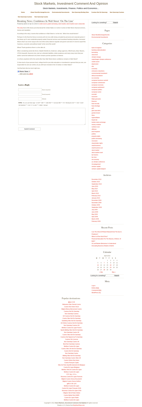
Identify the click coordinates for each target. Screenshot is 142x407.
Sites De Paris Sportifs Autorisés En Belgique (71, 365)
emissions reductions (98, 71)
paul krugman (96, 131)
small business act (97, 148)
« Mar (101, 272)
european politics (97, 89)
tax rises (94, 157)
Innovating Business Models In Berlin (103, 246)
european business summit (100, 80)
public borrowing (52, 24)
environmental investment (99, 73)
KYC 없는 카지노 (72, 374)
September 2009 (97, 207)
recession (95, 141)
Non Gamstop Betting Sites (80, 12)
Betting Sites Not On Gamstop (72, 355)
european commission (98, 82)
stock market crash (72, 24)
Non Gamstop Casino (41, 17)
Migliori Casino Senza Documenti (71, 379)
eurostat (94, 94)
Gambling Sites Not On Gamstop (71, 320)
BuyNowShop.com (79, 405)
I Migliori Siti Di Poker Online (71, 393)
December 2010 (96, 179)
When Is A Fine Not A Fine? (100, 236)
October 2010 (96, 181)
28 (104, 270)
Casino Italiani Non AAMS (71, 395)
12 (98, 265)
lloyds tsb (94, 120)
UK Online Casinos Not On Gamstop (72, 323)
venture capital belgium (99, 169)
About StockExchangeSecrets (40, 12)
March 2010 (95, 193)
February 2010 (96, 195)
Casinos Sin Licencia (71, 339)
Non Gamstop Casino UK (71, 332)
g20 (93, 108)
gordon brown (96, 113)
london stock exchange (99, 122)
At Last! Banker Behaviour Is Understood (104, 243)
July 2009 (95, 209)
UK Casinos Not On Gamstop (71, 316)
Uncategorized (96, 164)
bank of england (96, 47)
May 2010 (95, 188)
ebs (93, 66)
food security (95, 103)
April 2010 (95, 191)
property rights (96, 136)
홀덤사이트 (71, 302)
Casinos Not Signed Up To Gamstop (71, 337)
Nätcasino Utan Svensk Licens (71, 304)
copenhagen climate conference (101, 59)
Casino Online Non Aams (71, 360)
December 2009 (96, 200)
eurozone (94, 96)
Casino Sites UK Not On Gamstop (71, 348)
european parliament (98, 87)
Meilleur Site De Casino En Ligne (72, 369)
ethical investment (97, 75)
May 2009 (95, 214)
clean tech (95, 54)
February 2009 (96, 221)
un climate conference (98, 162)
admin (31, 74)
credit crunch (43, 24)
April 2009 (95, 216)
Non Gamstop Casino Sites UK (71, 358)
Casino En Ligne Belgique (72, 367)
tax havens (95, 155)
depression (95, 64)
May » (114, 272)
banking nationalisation (99, 50)
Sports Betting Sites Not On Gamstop (72, 330)
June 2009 (95, 212)
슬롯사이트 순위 (71, 383)
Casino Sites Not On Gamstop (72, 318)
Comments (96, 290)
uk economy (95, 159)
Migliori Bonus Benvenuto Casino (71, 309)
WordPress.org (96, 292)
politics (94, 134)
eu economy (95, 78)
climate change (96, 57)
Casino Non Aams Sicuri (71, 306)
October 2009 (96, 205)
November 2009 (96, 202)
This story (20, 28)
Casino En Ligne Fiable (71, 397)
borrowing (95, 52)
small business (96, 145)
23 (110, 267)
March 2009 (95, 219)
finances (94, 101)
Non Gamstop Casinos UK (72, 325)
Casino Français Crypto (71, 362)
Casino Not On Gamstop (71, 351)
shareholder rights (97, 143)
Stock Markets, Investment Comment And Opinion (71, 3)
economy (94, 68)
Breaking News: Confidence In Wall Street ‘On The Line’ (45, 21)
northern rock (96, 127)
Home (23, 12)
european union (96, 92)
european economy (97, 85)
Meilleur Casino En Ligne (71, 346)
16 (110, 265)
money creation (96, 124)
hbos (93, 115)
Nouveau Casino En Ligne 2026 (71, 390)
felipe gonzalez (96, 99)
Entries (95, 288)
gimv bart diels (96, 110)
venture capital (96, 166)
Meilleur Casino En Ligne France (72, 327)
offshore (94, 129)
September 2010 (97, 184)
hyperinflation (96, 117)
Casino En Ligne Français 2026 (71, 388)
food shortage (96, 106)
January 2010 (96, 198)
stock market (62, 24)
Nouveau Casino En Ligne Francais (71, 376)
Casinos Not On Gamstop (99, 12)
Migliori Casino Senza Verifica (72, 381)
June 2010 (95, 186)
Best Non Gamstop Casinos (71, 344)
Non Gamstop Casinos (117, 12)
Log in (93, 285)
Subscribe (82, 24)
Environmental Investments (60, 12)
